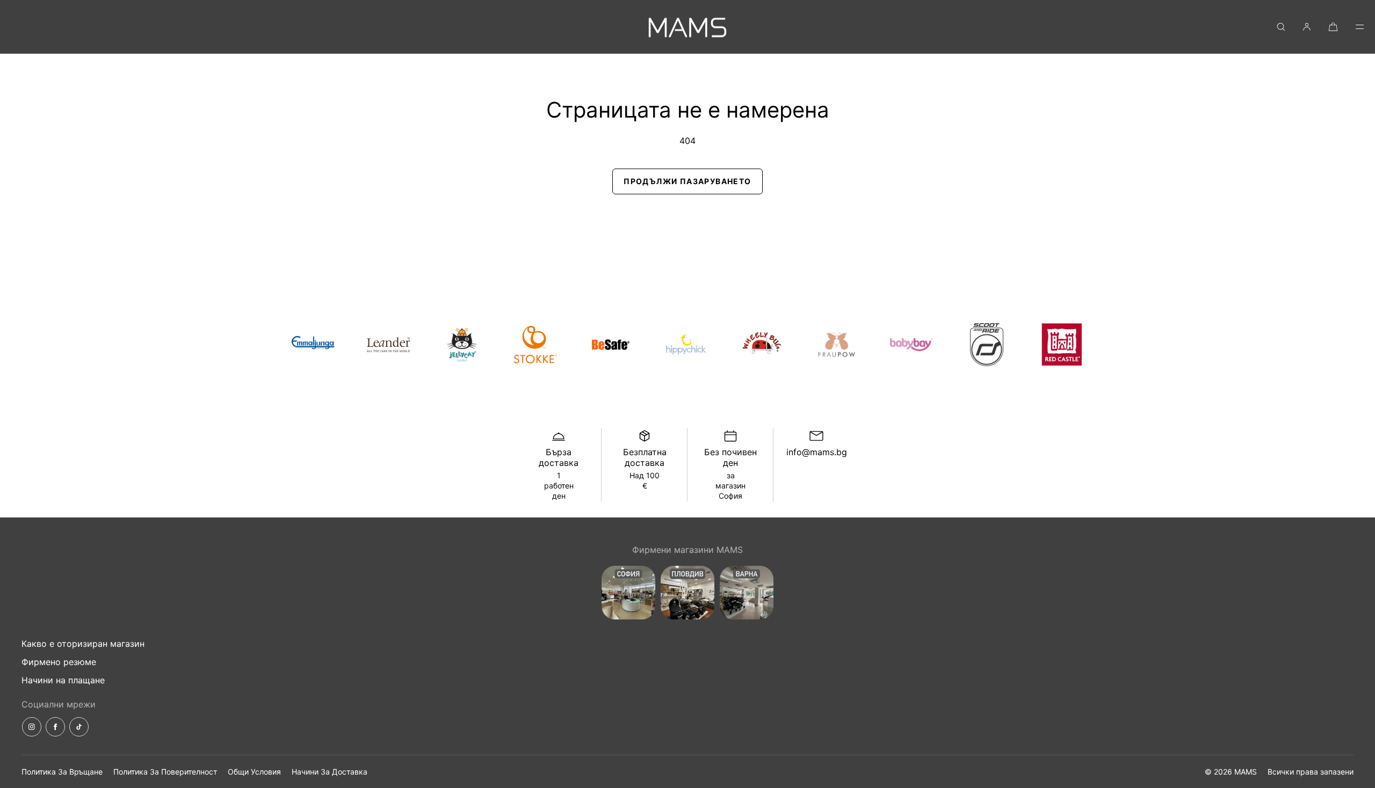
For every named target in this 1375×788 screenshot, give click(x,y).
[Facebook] (55, 727)
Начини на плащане (63, 680)
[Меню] (1352, 26)
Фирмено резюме (58, 661)
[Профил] (1307, 26)
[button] (1281, 26)
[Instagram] (32, 727)
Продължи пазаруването (687, 181)
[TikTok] (79, 727)
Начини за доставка (329, 771)
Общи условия (254, 771)
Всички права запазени (1311, 771)
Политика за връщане (62, 771)
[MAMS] (687, 27)
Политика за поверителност (165, 771)
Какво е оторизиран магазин (82, 643)
